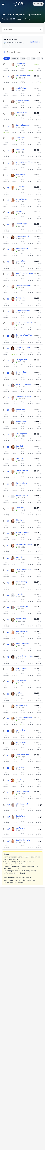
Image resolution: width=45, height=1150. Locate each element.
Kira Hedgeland (21, 434)
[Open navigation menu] (3, 3)
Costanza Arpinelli (22, 236)
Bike (33, 58)
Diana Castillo (21, 619)
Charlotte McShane (23, 310)
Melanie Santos (21, 421)
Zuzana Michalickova (23, 569)
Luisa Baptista (21, 680)
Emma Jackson (21, 372)
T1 (28, 58)
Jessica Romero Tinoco (24, 656)
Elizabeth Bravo (21, 483)
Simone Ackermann (23, 532)
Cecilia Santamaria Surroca (24, 347)
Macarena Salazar (22, 705)
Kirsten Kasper (21, 224)
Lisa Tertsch (20, 63)
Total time (15, 58)
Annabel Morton (21, 631)
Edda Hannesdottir (22, 804)
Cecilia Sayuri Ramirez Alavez (24, 396)
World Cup (38, 4)
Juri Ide (18, 779)
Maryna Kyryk (21, 730)
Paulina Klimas (21, 298)
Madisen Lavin (21, 742)
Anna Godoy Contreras (24, 273)
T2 (38, 58)
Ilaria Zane (19, 458)
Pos (6, 58)
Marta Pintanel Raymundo (24, 384)
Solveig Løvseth (21, 359)
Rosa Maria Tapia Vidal (24, 335)
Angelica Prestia (22, 248)
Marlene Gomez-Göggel (24, 162)
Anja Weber (20, 693)
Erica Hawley (20, 520)
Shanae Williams (22, 495)
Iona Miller (19, 594)
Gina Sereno (20, 174)
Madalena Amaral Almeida (24, 717)
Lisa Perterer (20, 828)
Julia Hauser (20, 137)
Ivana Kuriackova (22, 471)
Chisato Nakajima (22, 791)
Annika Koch (20, 409)
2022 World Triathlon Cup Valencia (21, 14)
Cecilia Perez (20, 816)
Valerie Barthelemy (23, 100)
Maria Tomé (20, 508)
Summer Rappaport (23, 125)
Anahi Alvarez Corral (23, 76)
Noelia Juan (20, 150)
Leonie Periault (21, 88)
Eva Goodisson (21, 187)
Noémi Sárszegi (21, 582)
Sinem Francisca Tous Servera (24, 322)
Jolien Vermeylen (22, 606)
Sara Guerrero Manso (23, 285)
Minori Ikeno (20, 767)
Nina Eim (19, 211)
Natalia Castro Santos (24, 545)
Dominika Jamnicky (23, 840)
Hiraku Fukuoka (21, 668)
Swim (23, 58)
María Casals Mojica (23, 754)
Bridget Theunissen (23, 643)
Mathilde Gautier (22, 113)
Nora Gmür (20, 446)
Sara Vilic (19, 557)
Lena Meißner (21, 261)
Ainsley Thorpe (21, 199)
